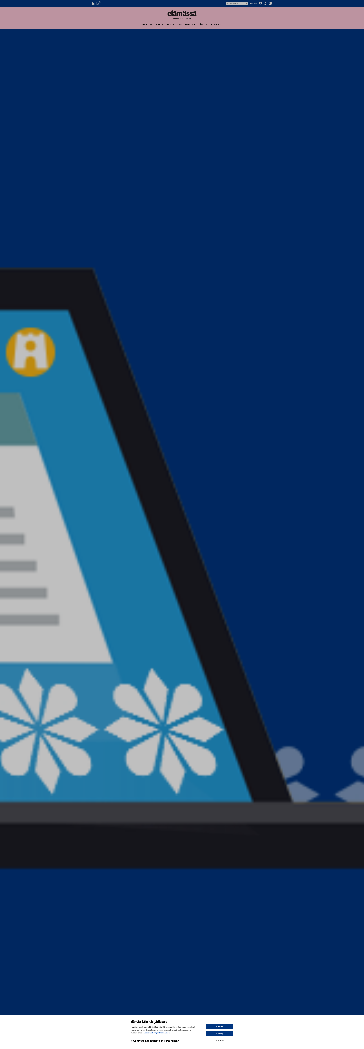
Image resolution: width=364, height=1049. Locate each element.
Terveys (159, 24)
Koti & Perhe (147, 24)
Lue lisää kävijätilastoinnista (157, 1032)
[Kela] (96, 3)
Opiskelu (170, 24)
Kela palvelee (216, 24)
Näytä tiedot (220, 1040)
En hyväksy (219, 1034)
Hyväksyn (219, 1026)
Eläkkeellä (203, 24)
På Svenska (253, 3)
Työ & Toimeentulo (186, 24)
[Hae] (246, 3)
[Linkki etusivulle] (182, 13)
